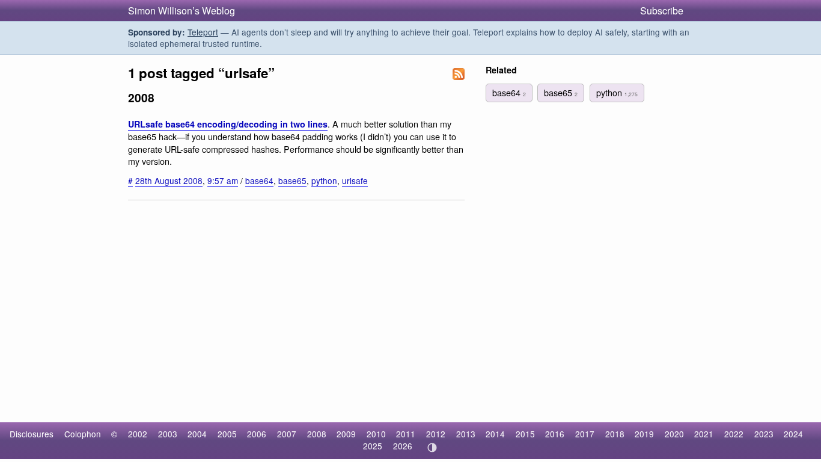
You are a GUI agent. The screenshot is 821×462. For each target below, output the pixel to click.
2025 (372, 446)
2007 (286, 434)
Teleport (203, 32)
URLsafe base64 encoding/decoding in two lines (228, 124)
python (324, 180)
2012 (435, 434)
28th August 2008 (169, 180)
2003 (167, 434)
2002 (137, 434)
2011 (405, 434)
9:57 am (222, 180)
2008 (316, 434)
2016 (554, 434)
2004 (197, 434)
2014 (495, 434)
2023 (764, 434)
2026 (402, 446)
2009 (346, 434)
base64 (259, 180)
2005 (227, 434)
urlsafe (355, 180)
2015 (525, 434)
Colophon (82, 434)
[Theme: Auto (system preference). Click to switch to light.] (432, 447)
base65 (292, 180)
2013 (465, 434)
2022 (733, 434)
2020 (674, 434)
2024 (793, 434)
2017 (584, 434)
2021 (703, 434)
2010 (376, 434)
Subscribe (661, 10)
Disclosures (31, 434)
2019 (644, 434)
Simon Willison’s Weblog (181, 10)
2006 (256, 434)
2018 (614, 434)
